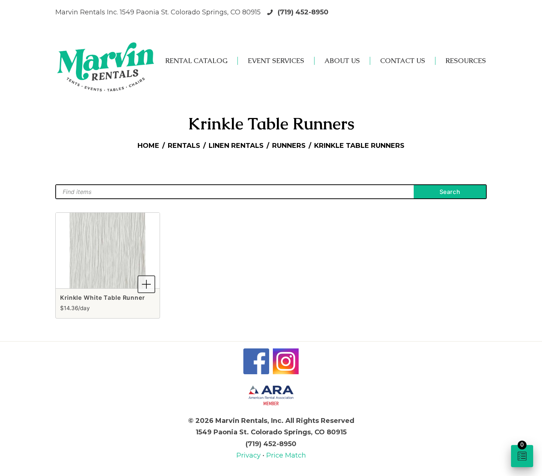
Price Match (286, 455)
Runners (289, 146)
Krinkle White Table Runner (102, 297)
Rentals (184, 146)
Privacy (249, 455)
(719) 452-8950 (303, 12)
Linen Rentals (236, 146)
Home (148, 146)
